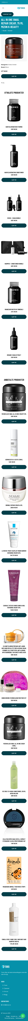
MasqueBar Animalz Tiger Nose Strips (14, 887)
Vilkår (20, 1016)
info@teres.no (5, 2)
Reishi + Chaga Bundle (14, 218)
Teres (5, 985)
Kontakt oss (7, 14)
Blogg (5, 994)
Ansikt (4, 30)
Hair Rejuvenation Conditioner (14, 172)
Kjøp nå (14, 76)
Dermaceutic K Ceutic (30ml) (14, 460)
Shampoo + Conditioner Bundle (14, 264)
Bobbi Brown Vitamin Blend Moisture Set (14, 698)
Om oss (6, 991)
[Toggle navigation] (3, 8)
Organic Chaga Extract (14, 355)
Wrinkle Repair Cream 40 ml (14, 505)
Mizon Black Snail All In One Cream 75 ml (14, 414)
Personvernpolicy (9, 1018)
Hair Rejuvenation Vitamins (14, 127)
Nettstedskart (19, 1018)
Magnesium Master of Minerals (14, 309)
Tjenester (6, 988)
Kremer (10, 30)
